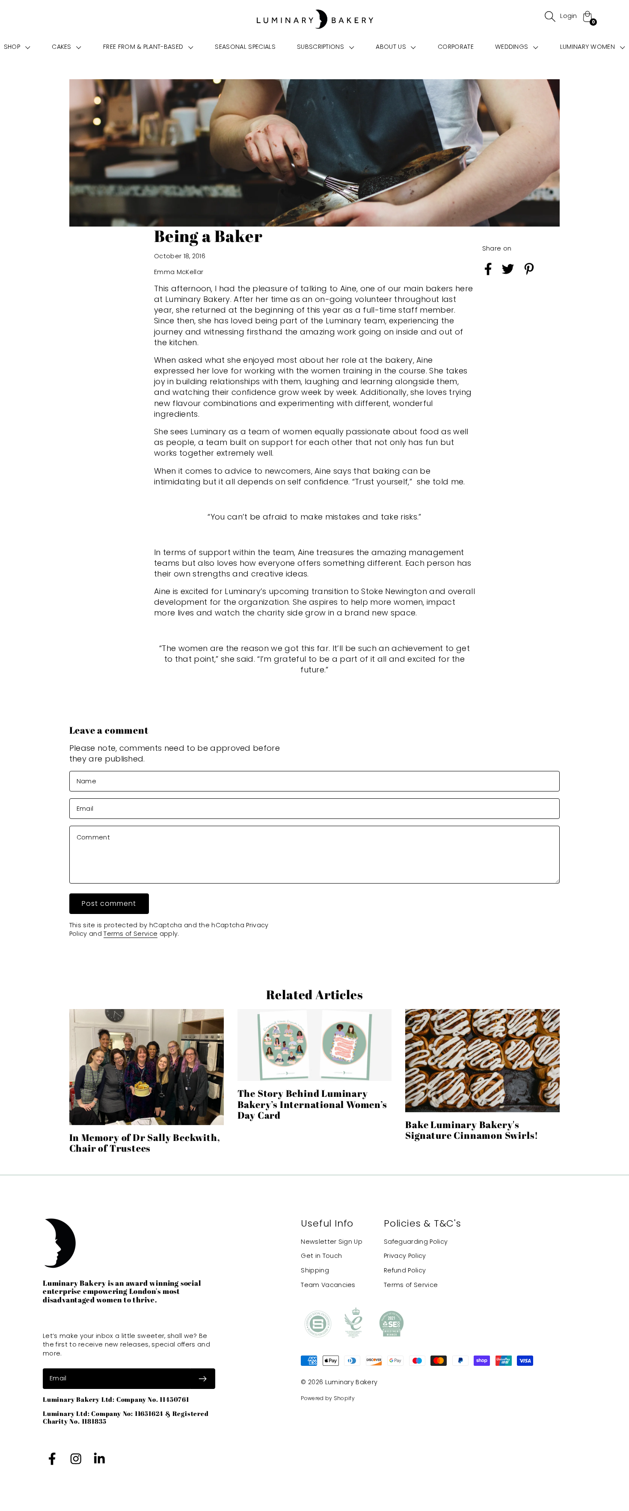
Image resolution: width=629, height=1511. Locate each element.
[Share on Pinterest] (529, 276)
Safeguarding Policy (416, 1241)
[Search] (549, 16)
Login (568, 16)
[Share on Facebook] (488, 276)
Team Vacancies (328, 1285)
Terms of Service (130, 933)
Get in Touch (321, 1255)
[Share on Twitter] (507, 276)
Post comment (109, 903)
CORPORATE (456, 46)
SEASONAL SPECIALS (245, 46)
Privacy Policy (405, 1255)
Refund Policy (405, 1270)
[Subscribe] (203, 1378)
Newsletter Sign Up (331, 1241)
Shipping (315, 1270)
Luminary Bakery (351, 1382)
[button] (17, 46)
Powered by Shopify (328, 1398)
